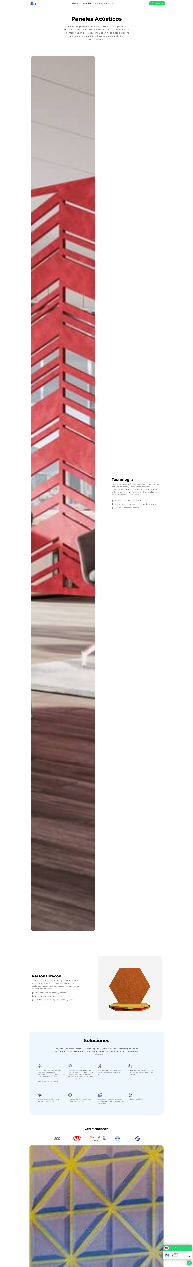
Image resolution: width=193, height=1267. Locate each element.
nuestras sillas (75, 29)
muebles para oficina (95, 29)
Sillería (74, 3)
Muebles (86, 3)
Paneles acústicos (104, 3)
